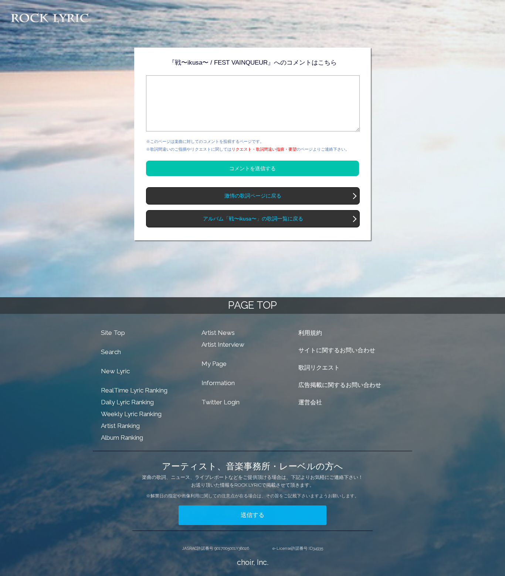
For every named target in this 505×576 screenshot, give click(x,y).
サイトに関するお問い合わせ (336, 350)
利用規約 (310, 332)
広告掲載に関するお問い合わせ (339, 384)
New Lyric (115, 371)
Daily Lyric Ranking (127, 402)
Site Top (113, 332)
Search (111, 352)
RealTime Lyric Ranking (134, 390)
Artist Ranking (120, 425)
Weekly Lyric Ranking (131, 414)
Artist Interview (222, 344)
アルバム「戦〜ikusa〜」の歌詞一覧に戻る (253, 219)
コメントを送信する (252, 168)
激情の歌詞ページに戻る (252, 196)
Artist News (218, 332)
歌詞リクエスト (319, 367)
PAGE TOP (252, 305)
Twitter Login (220, 402)
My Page (214, 363)
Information (218, 383)
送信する (252, 514)
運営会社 (310, 402)
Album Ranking (122, 437)
